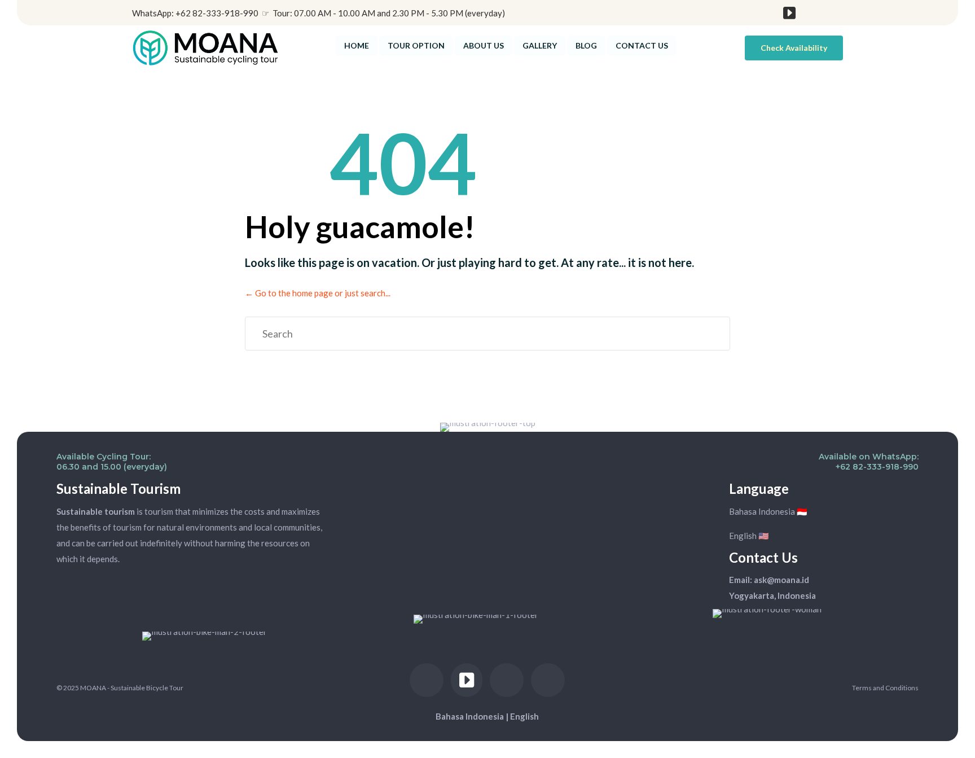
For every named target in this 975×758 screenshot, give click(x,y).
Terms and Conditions (885, 687)
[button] (794, 48)
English (524, 716)
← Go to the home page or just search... (317, 293)
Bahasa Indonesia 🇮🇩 (768, 511)
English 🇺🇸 (749, 536)
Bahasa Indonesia (470, 716)
